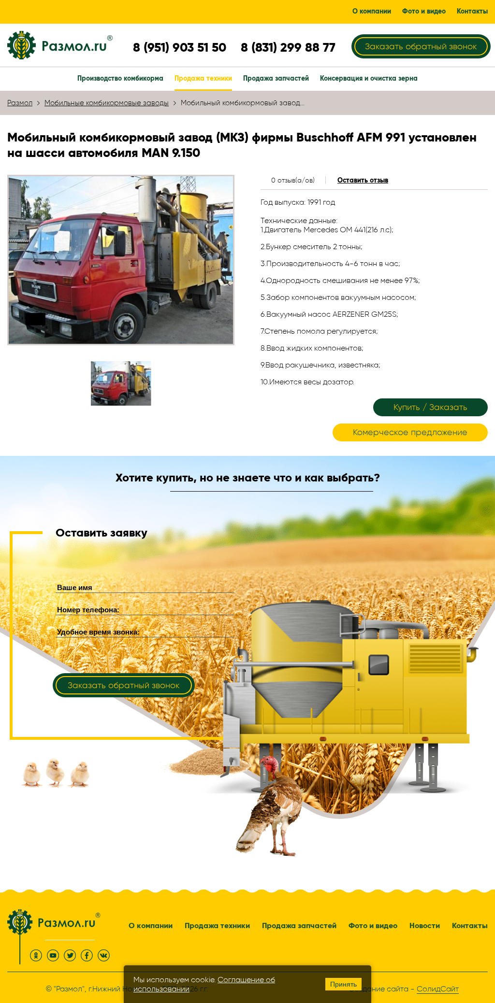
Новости (424, 925)
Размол (19, 103)
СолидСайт (438, 988)
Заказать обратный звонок (421, 46)
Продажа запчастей (299, 925)
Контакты (470, 925)
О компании (151, 925)
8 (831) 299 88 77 (288, 47)
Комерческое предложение (410, 432)
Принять (343, 984)
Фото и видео (373, 925)
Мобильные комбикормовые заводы (106, 103)
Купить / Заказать (430, 407)
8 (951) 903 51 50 (179, 47)
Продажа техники (217, 925)
